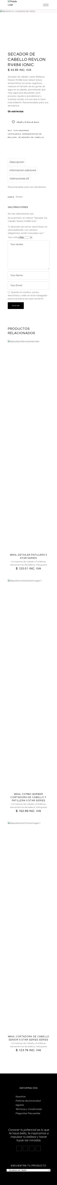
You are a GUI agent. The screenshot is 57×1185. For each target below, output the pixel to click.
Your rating (13, 237)
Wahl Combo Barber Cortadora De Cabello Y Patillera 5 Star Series (28, 797)
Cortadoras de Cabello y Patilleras (28, 561)
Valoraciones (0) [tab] (19, 178)
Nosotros (20, 1096)
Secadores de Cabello (31, 137)
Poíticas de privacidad (28, 1100)
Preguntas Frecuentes (27, 1113)
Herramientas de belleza (22, 565)
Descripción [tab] (16, 162)
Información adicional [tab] (22, 170)
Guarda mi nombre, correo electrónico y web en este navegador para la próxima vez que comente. (27, 295)
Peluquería (41, 565)
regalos (19, 1105)
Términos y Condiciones (28, 1109)
